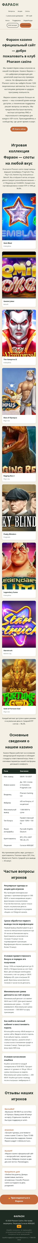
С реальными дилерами (14, 16)
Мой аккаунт (12, 25)
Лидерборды (28, 20)
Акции (20, 11)
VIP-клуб (29, 16)
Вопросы (11, 11)
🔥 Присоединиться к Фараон (19, 1199)
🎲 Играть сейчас (19, 129)
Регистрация (25, 25)
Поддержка (16, 20)
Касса (7, 20)
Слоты (27, 11)
